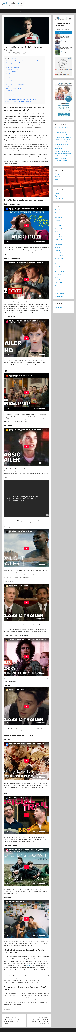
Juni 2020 (57, 261)
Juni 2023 (57, 231)
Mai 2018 (57, 290)
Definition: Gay (59, 198)
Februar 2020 (58, 269)
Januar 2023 (58, 236)
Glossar (57, 193)
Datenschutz (58, 307)
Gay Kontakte (23, 11)
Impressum (58, 310)
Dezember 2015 (59, 293)
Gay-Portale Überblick (61, 196)
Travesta (57, 176)
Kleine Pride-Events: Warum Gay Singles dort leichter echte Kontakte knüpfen (63, 130)
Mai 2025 (57, 220)
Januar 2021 (58, 253)
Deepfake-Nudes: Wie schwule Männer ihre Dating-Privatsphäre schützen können (63, 137)
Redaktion (24, 52)
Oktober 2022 (59, 239)
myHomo (57, 182)
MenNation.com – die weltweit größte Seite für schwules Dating (62, 161)
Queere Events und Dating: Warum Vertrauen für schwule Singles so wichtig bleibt (63, 154)
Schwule (29, 965)
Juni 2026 (57, 212)
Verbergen (13, 58)
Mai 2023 (57, 234)
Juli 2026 (57, 209)
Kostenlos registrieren (8, 11)
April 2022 (57, 242)
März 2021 (57, 250)
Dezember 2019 (59, 271)
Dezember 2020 (59, 255)
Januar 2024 (58, 228)
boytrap (57, 179)
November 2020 (59, 258)
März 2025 (58, 225)
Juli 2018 (57, 285)
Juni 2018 (57, 288)
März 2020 (58, 266)
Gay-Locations (35, 11)
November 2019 (59, 274)
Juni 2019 (57, 277)
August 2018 (58, 282)
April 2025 (57, 223)
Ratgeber (47, 11)
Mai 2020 (57, 263)
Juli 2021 (57, 247)
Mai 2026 (57, 215)
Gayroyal (57, 174)
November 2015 (59, 296)
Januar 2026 (58, 217)
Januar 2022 (58, 244)
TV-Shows (56, 11)
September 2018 (59, 280)
